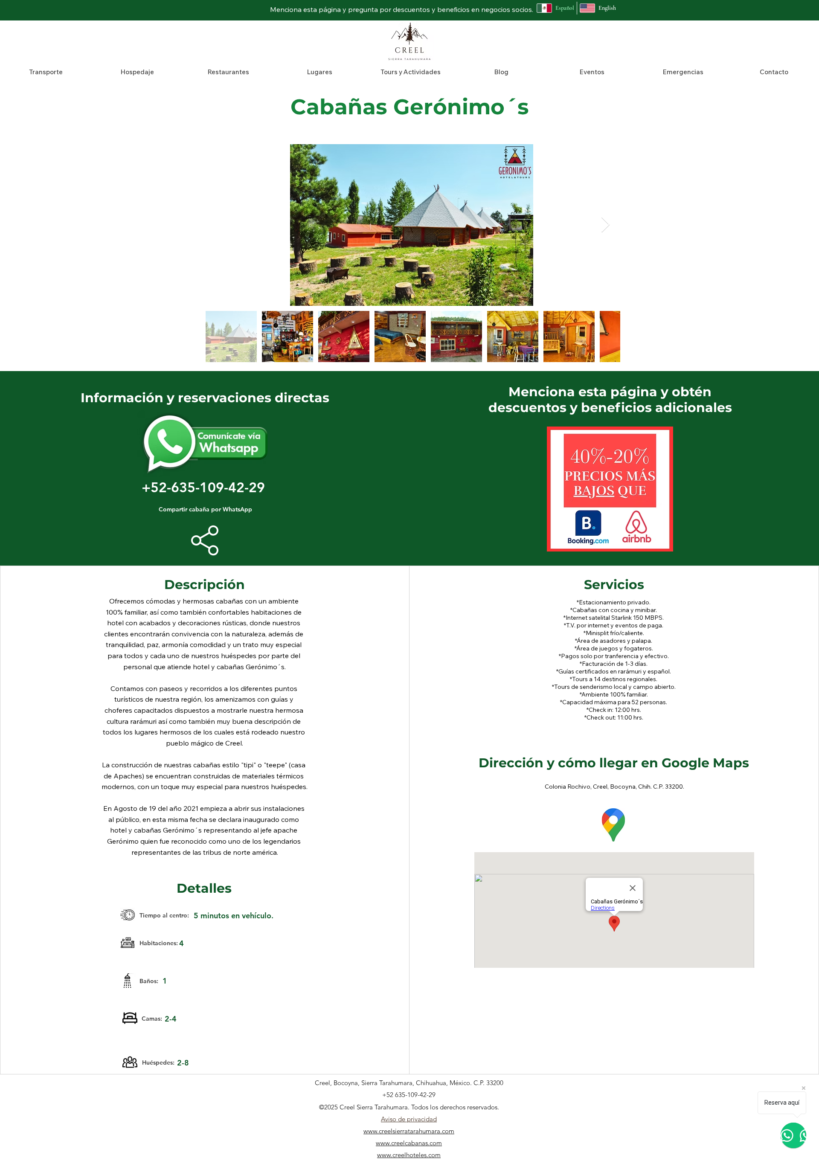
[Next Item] (605, 225)
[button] (45, 71)
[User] (205, 540)
